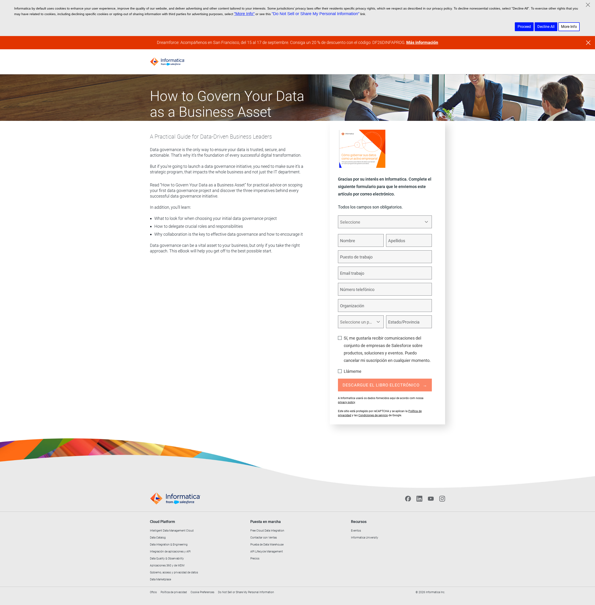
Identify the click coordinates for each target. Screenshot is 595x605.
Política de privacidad (174, 592)
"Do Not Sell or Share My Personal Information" (315, 13)
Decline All (546, 26)
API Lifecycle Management (266, 551)
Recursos (359, 521)
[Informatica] (167, 61)
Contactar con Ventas (263, 537)
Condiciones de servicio (373, 415)
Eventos (356, 530)
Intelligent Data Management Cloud (172, 530)
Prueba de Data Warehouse (267, 544)
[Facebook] (408, 499)
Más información (422, 42)
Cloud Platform (162, 521)
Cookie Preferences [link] (202, 592)
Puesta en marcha (265, 521)
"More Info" (244, 13)
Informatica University (364, 537)
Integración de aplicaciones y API (170, 551)
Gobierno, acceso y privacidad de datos (174, 572)
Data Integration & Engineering (169, 544)
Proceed (524, 26)
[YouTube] (431, 499)
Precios (254, 558)
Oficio (153, 592)
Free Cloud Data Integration (267, 530)
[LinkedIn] (419, 499)
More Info (569, 26)
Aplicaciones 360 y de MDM (167, 565)
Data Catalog (158, 537)
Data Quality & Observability (167, 558)
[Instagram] (442, 499)
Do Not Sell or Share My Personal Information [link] (246, 592)
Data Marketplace (160, 579)
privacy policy (346, 402)
